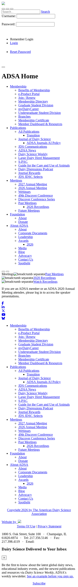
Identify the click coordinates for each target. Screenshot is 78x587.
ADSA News (27, 389)
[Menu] (11, 8)
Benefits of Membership (34, 329)
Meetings (16, 419)
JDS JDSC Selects (30, 416)
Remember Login (21, 39)
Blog (21, 491)
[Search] (3, 8)
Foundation (17, 453)
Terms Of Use (26, 526)
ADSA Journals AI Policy (44, 382)
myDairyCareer (28, 348)
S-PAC (23, 400)
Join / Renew (27, 337)
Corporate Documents (32, 472)
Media (22, 487)
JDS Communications (32, 385)
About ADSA (19, 464)
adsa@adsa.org (45, 541)
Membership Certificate (33, 359)
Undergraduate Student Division (39, 352)
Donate (23, 461)
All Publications (28, 370)
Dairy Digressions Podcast (35, 408)
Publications (18, 367)
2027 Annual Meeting (32, 423)
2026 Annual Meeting (32, 427)
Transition (33, 374)
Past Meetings (27, 442)
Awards (23, 479)
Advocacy (25, 495)
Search (45, 11)
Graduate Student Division (35, 344)
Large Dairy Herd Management (39, 397)
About (22, 457)
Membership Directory (33, 340)
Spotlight (24, 502)
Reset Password (20, 51)
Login (14, 43)
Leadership (25, 476)
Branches (24, 355)
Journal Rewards (29, 412)
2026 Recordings (38, 446)
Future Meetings (29, 449)
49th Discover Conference (35, 434)
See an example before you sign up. (50, 576)
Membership (18, 325)
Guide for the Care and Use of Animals (44, 404)
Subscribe (39, 583)
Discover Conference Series (36, 438)
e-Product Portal (29, 333)
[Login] (7, 8)
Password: (9, 24)
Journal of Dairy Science (34, 378)
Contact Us (25, 498)
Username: (9, 16)
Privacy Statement (49, 526)
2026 (30, 483)
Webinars (24, 431)
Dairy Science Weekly (33, 393)
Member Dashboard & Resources (40, 363)
